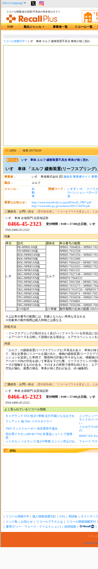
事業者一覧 (60, 26)
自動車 (33, 192)
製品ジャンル (34, 26)
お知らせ (27, 521)
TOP (10, 26)
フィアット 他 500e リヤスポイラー (28, 421)
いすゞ (81, 189)
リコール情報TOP (14, 41)
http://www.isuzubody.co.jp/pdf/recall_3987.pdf (61, 202)
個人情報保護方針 (44, 516)
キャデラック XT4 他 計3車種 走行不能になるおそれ (40, 416)
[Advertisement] (49, 96)
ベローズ (92, 192)
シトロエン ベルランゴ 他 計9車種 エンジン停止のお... (41, 441)
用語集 (72, 516)
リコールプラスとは (49, 521)
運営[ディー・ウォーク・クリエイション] (33, 526)
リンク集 (12, 521)
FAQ (62, 516)
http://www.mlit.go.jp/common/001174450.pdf (61, 206)
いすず (71, 189)
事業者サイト (82, 176)
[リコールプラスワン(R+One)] (87, 526)
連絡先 (67, 176)
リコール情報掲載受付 (81, 521)
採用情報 (70, 526)
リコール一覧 (84, 26)
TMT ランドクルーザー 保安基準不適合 (31, 428)
